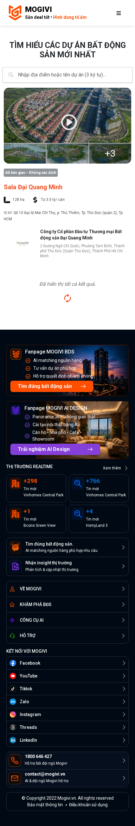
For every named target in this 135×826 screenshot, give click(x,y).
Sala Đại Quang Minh (33, 187)
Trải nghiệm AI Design (44, 449)
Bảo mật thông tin (45, 804)
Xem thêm (112, 468)
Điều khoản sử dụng (88, 804)
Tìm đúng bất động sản (45, 386)
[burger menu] (119, 13)
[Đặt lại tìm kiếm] (67, 298)
